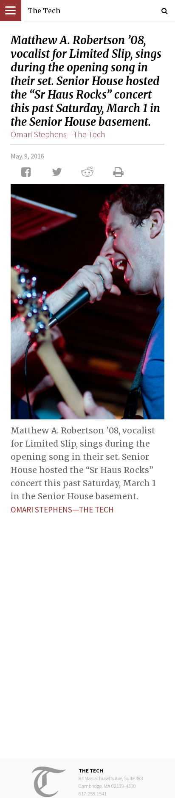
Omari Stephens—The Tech (58, 134)
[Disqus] (87, 630)
